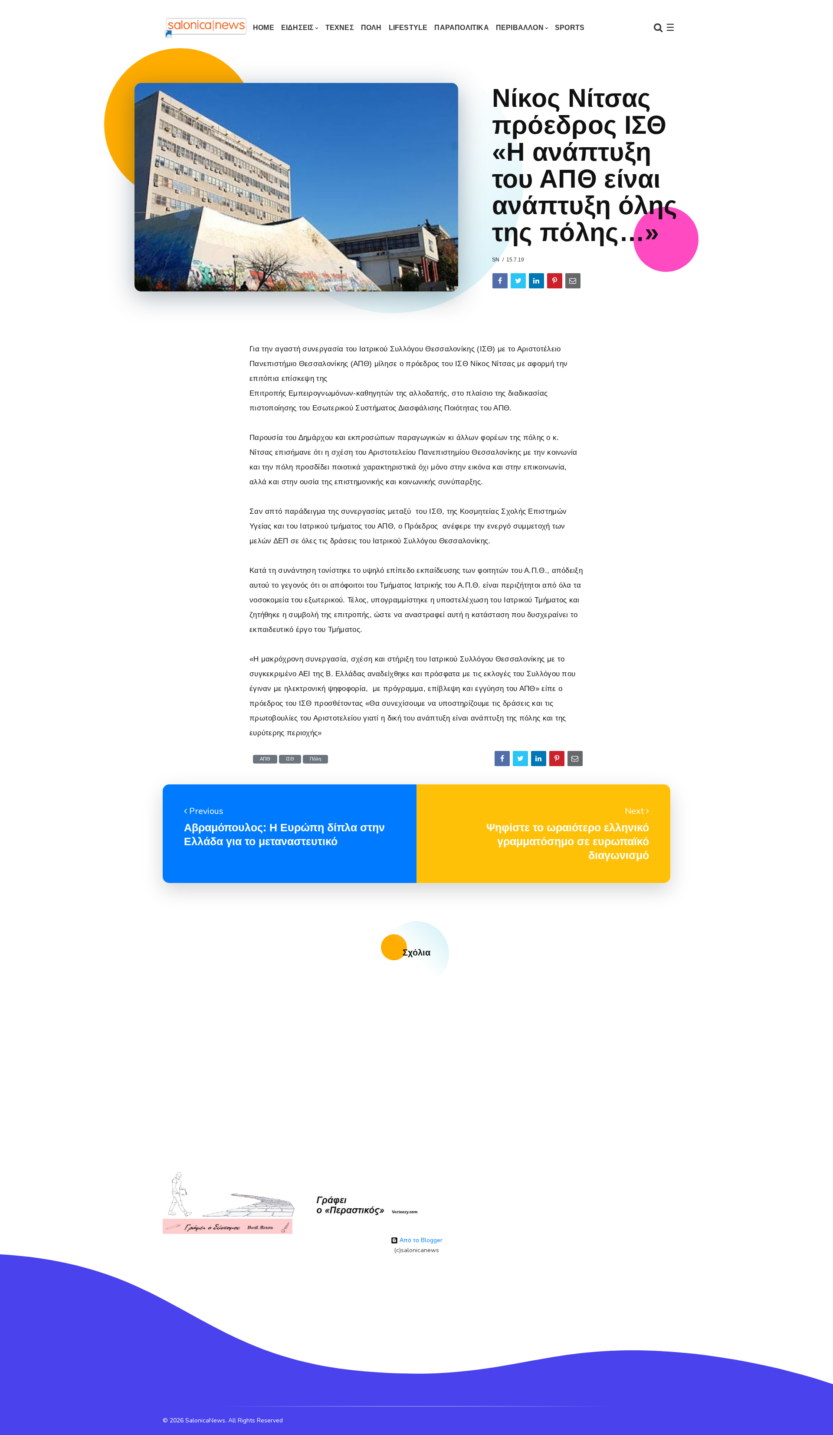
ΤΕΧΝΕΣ (339, 27)
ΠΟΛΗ (371, 27)
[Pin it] (554, 280)
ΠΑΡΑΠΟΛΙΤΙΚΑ (461, 27)
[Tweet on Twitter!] (518, 280)
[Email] (572, 280)
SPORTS (569, 27)
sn (495, 260)
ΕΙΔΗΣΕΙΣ (297, 27)
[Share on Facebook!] (500, 280)
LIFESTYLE (408, 27)
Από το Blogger (420, 1240)
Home (263, 27)
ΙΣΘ (290, 759)
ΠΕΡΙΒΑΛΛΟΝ (520, 27)
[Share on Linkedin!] (536, 280)
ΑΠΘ (265, 759)
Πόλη (315, 759)
